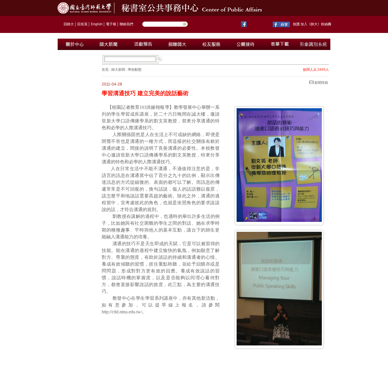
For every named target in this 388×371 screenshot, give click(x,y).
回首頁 (82, 24)
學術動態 (134, 70)
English (97, 24)
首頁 (105, 70)
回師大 (69, 24)
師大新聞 (118, 70)
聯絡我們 (126, 24)
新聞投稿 (321, 83)
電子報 (111, 24)
